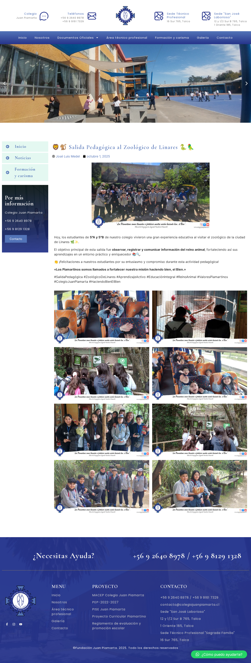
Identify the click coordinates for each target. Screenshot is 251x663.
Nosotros (42, 38)
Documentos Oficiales (75, 38)
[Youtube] (21, 624)
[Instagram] (14, 624)
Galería (203, 38)
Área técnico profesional (126, 38)
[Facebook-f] (7, 624)
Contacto (225, 38)
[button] (120, 120)
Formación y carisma (172, 38)
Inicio (22, 38)
